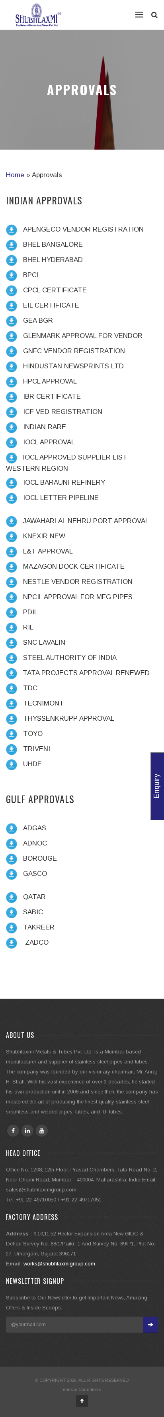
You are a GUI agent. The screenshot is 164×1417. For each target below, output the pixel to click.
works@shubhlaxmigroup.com (59, 1264)
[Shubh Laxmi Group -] (38, 14)
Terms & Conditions (81, 1389)
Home (15, 175)
